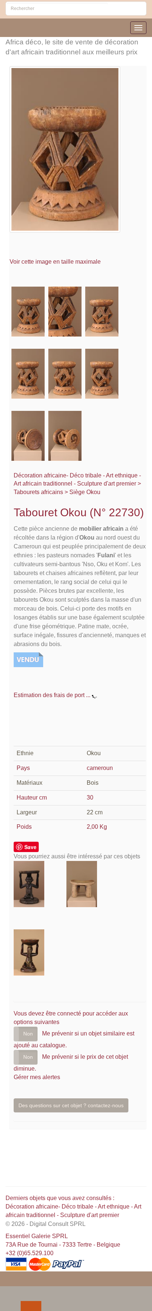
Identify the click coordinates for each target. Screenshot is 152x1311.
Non (28, 1034)
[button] (7, 1291)
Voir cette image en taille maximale (56, 262)
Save (30, 847)
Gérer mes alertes (37, 1077)
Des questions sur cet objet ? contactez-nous (71, 1105)
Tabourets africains (38, 492)
